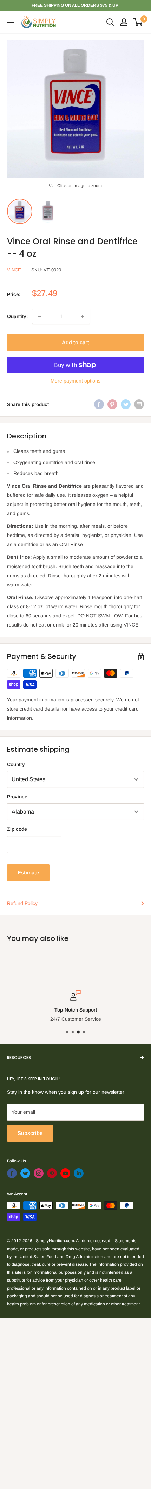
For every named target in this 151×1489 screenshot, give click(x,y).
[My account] (123, 22)
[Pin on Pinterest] (112, 404)
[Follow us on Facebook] (12, 1173)
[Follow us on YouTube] (65, 1173)
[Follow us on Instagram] (39, 1173)
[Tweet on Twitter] (126, 404)
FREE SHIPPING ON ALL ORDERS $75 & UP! (76, 5)
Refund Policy (22, 903)
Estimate (28, 872)
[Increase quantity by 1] (82, 316)
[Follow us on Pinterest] (52, 1173)
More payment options (75, 381)
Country (16, 764)
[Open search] (110, 22)
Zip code (17, 829)
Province (17, 797)
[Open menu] (10, 22)
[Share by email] (139, 404)
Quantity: (17, 316)
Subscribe (30, 1133)
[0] (138, 22)
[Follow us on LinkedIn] (79, 1173)
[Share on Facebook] (99, 404)
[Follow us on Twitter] (25, 1173)
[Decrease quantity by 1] (39, 316)
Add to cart (75, 342)
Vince (14, 269)
